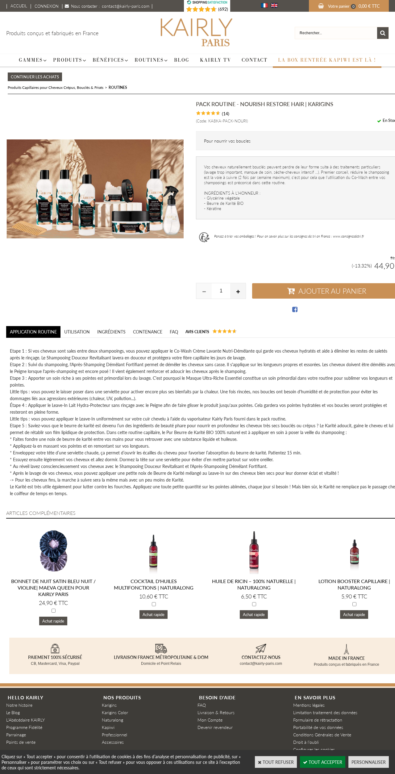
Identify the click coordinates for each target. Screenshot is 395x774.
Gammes (31, 60)
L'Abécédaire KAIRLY (25, 720)
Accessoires (113, 742)
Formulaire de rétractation (317, 720)
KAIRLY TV (215, 60)
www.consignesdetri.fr (348, 236)
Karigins (109, 705)
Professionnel (114, 734)
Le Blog (13, 712)
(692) (223, 9)
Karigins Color (115, 712)
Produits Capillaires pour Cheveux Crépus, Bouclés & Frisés (55, 87)
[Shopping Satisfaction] (198, 9)
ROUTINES (118, 87)
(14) (225, 113)
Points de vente (20, 742)
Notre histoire (19, 705)
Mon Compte (210, 720)
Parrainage (16, 734)
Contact (255, 60)
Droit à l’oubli (306, 742)
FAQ (202, 705)
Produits (67, 60)
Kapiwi (108, 727)
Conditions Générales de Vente (322, 734)
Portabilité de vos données (318, 727)
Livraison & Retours (216, 712)
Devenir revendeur (215, 727)
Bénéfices (108, 60)
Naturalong (112, 720)
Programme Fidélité (24, 727)
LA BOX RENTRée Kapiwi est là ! (327, 60)
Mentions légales (309, 705)
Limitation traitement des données (325, 712)
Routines (149, 60)
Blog (181, 60)
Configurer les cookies (314, 749)
